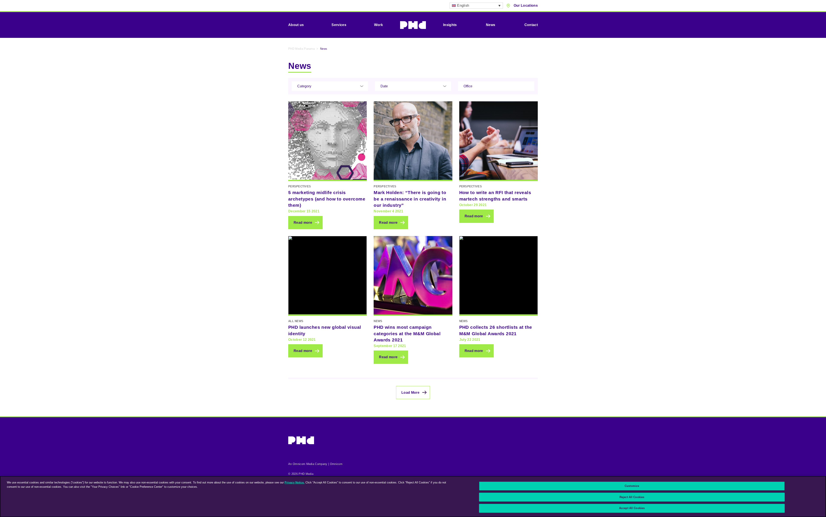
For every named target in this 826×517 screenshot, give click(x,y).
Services (338, 25)
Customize (632, 486)
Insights (450, 25)
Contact (531, 25)
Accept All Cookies (632, 508)
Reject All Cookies (632, 497)
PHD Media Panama (301, 48)
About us (296, 25)
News (490, 25)
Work (378, 25)
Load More (410, 392)
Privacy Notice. (295, 482)
